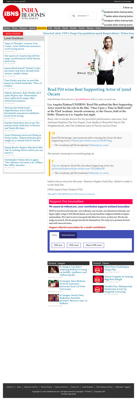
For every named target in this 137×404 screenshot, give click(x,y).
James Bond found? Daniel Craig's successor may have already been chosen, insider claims (22, 71)
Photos (90, 28)
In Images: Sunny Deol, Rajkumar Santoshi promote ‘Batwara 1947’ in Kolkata (73, 299)
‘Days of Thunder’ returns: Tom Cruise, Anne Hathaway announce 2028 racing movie (22, 46)
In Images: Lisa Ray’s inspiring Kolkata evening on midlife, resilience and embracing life (73, 271)
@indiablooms (82, 99)
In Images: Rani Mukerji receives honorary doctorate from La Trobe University (72, 285)
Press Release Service (104, 387)
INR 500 (58, 245)
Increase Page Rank (68, 394)
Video (98, 28)
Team (19, 387)
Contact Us (75, 387)
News (14, 28)
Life (50, 28)
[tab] (54, 235)
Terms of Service (61, 387)
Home (7, 28)
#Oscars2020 (79, 194)
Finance (23, 28)
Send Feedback (87, 387)
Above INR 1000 (94, 245)
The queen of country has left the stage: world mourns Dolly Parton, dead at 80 (22, 58)
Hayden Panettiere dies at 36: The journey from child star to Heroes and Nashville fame (22, 125)
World (57, 28)
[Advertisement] (24, 278)
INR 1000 (74, 245)
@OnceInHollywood (62, 168)
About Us (10, 387)
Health (73, 28)
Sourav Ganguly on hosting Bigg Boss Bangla (118, 278)
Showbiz (42, 28)
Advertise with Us (31, 387)
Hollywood (13, 33)
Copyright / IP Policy (84, 391)
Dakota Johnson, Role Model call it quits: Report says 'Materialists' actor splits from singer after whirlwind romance (22, 97)
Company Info (99, 391)
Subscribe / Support (123, 387)
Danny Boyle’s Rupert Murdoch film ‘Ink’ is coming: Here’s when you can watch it (23, 150)
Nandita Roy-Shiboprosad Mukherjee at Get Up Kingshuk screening (118, 289)
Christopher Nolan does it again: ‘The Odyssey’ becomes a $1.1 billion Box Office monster (23, 162)
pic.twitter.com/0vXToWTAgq (96, 140)
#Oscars (75, 140)
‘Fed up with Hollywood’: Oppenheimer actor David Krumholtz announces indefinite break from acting (21, 112)
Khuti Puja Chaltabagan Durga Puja (116, 268)
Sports (32, 28)
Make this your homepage (122, 1)
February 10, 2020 (99, 145)
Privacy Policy (46, 387)
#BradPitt (52, 194)
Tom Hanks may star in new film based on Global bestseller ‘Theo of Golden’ (23, 83)
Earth (65, 28)
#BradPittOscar (65, 194)
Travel (82, 28)
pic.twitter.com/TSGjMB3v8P (89, 168)
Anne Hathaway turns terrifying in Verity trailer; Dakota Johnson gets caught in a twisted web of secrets (22, 138)
